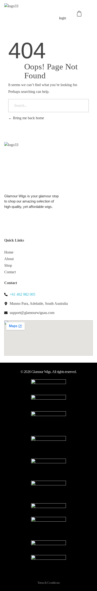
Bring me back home (28, 118)
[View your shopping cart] (80, 14)
